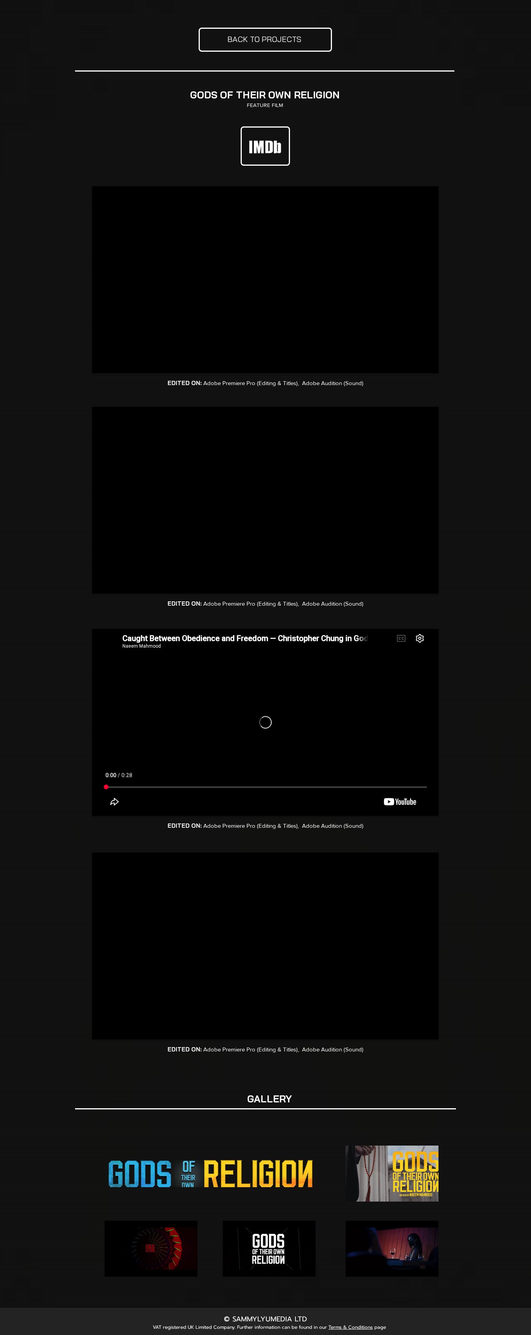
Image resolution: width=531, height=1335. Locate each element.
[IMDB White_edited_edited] (265, 145)
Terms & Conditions (350, 1327)
